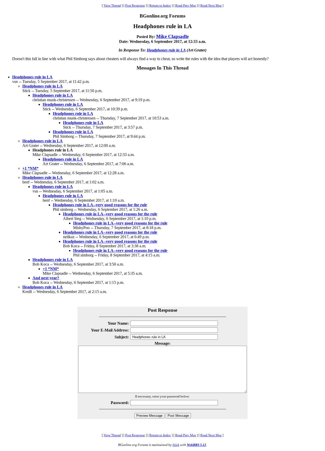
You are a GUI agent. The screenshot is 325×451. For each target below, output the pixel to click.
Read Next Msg (211, 5)
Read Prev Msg (185, 5)
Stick (175, 445)
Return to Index (160, 5)
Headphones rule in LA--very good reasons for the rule (100, 205)
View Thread (112, 5)
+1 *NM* (30, 168)
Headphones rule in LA (166, 50)
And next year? (45, 278)
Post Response (135, 5)
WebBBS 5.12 (196, 445)
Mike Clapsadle (172, 36)
